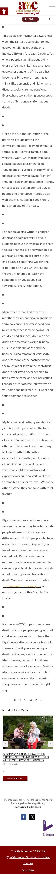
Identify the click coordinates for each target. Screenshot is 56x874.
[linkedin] (36, 700)
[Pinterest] (25, 700)
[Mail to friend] (30, 700)
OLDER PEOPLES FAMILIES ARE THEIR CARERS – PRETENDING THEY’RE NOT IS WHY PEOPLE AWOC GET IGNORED (26, 757)
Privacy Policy (28, 870)
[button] (4, 11)
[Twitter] (16, 700)
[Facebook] (20, 700)
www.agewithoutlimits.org (28, 806)
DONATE (30, 19)
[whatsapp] (40, 700)
